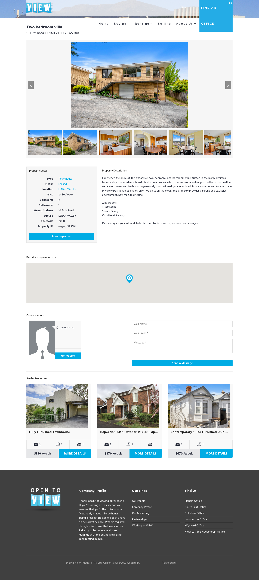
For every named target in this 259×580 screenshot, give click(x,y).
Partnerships (139, 519)
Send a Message (182, 363)
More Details (75, 453)
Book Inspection (61, 236)
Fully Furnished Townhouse (49, 432)
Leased (62, 184)
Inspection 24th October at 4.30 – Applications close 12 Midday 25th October (129, 432)
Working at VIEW (142, 525)
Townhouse (65, 178)
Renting (142, 23)
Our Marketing (140, 513)
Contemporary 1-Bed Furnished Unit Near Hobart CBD (200, 432)
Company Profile (142, 507)
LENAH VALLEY (67, 189)
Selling (164, 23)
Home (104, 23)
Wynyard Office (194, 525)
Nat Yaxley (68, 356)
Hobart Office (193, 501)
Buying (120, 23)
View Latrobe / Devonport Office (205, 532)
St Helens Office (195, 513)
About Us (184, 23)
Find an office (209, 15)
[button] (31, 85)
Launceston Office (196, 519)
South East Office (195, 507)
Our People (138, 501)
